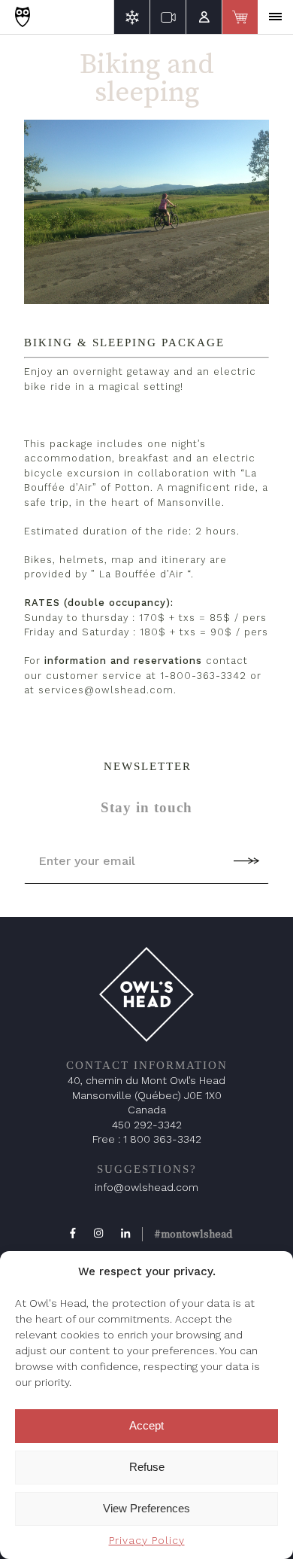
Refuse (147, 1466)
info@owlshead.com (146, 1187)
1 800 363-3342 (162, 1139)
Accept (146, 1425)
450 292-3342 (147, 1125)
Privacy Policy (147, 1540)
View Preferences (146, 1508)
